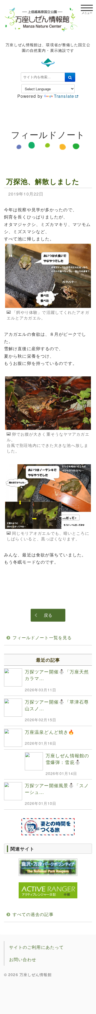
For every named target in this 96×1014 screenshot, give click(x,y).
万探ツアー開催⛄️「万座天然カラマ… (57, 674)
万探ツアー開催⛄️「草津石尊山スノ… (57, 705)
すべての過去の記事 (33, 914)
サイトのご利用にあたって (36, 947)
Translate (64, 96)
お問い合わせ (23, 959)
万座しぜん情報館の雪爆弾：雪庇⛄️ (67, 758)
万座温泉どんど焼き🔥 (49, 731)
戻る (48, 615)
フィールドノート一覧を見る (42, 637)
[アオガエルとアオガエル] (48, 496)
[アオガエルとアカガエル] (48, 276)
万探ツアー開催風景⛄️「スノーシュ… (57, 788)
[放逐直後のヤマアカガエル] (48, 403)
